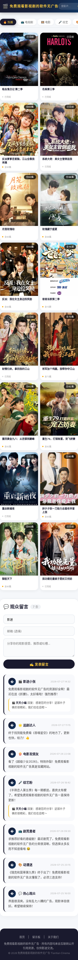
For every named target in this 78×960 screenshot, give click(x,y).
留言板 (36, 937)
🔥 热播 (8, 22)
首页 (22, 937)
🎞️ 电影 (46, 22)
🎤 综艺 (63, 22)
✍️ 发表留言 (39, 664)
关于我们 (53, 937)
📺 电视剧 (27, 22)
